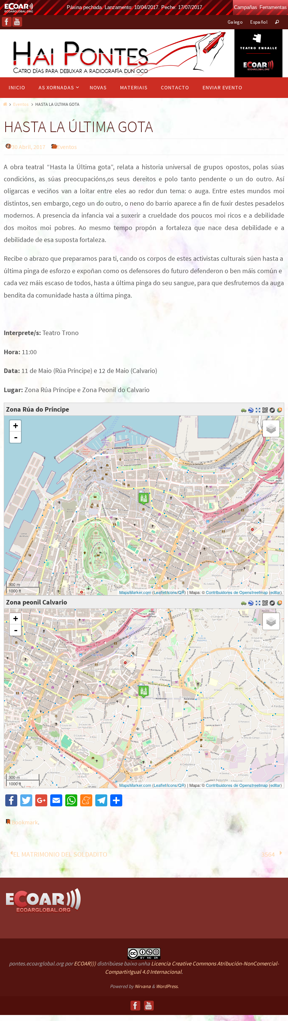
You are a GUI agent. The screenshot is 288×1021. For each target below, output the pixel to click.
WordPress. (167, 984)
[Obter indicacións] (244, 409)
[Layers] (271, 428)
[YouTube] (17, 22)
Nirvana (143, 984)
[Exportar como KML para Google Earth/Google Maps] (251, 409)
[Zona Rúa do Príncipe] (144, 499)
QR (181, 592)
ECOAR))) (85, 961)
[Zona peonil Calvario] (144, 692)
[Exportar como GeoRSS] (280, 409)
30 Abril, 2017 (28, 146)
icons (172, 592)
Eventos (20, 104)
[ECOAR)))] (43, 897)
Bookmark (25, 822)
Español (258, 22)
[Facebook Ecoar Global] (7, 22)
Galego (235, 22)
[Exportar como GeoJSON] (273, 409)
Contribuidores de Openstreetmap (237, 592)
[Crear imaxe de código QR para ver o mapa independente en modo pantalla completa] (266, 409)
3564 (268, 853)
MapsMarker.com (135, 592)
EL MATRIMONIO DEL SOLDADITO (59, 853)
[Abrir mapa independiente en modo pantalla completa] (258, 409)
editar (275, 592)
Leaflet (160, 592)
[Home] (4, 104)
